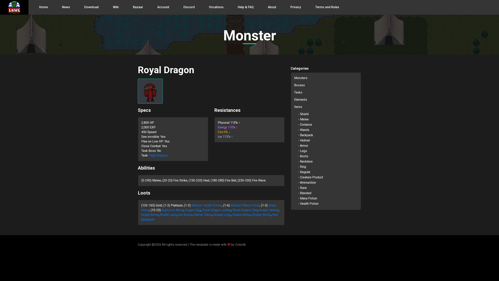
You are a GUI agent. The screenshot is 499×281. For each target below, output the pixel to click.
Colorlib (240, 244)
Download (91, 7)
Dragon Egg (193, 210)
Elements (300, 99)
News (66, 7)
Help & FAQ (246, 7)
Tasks (298, 92)
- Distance (305, 124)
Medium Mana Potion (245, 205)
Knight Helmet (269, 210)
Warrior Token (202, 215)
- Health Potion (308, 203)
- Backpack (305, 135)
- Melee (303, 119)
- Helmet (304, 140)
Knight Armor (150, 215)
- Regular (304, 172)
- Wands (303, 130)
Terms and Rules (327, 7)
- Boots (303, 156)
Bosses (299, 85)
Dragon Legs (222, 215)
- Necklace (305, 161)
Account (163, 7)
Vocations (216, 7)
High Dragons (158, 155)
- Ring (302, 167)
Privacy (295, 7)
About (272, 7)
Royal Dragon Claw (245, 210)
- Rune (302, 188)
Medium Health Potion (206, 205)
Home (43, 7)
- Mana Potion (307, 198)
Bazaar (138, 7)
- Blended (304, 193)
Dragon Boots (261, 215)
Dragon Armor (241, 215)
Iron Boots (185, 215)
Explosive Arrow (173, 210)
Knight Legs (168, 215)
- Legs (302, 151)
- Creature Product (310, 177)
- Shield (303, 114)
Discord (189, 7)
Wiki (116, 7)
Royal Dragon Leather (216, 210)
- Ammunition (307, 182)
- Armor (303, 146)
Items (298, 107)
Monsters (300, 78)
